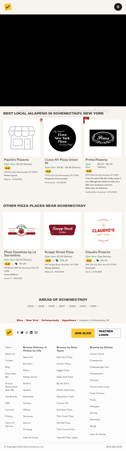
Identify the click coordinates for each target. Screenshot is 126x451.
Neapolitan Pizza (65, 396)
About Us (10, 353)
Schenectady (50, 320)
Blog (7, 367)
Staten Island (30, 376)
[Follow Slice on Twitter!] (22, 333)
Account (9, 409)
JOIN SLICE (83, 333)
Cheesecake (96, 360)
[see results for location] (41, 120)
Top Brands (11, 396)
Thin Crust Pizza (65, 416)
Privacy (9, 416)
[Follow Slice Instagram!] (36, 333)
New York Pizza (64, 357)
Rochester (28, 396)
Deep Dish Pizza (65, 376)
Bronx (26, 370)
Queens (27, 389)
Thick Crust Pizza (66, 429)
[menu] (118, 7)
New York (32, 320)
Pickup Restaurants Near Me (11, 386)
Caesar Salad (97, 353)
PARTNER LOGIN (106, 333)
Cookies (94, 380)
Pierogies (94, 406)
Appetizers (69, 320)
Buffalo (27, 383)
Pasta (93, 399)
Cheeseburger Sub (99, 367)
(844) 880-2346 (114, 446)
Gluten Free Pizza (66, 389)
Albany (26, 409)
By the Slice (63, 383)
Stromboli (95, 419)
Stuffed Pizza (63, 422)
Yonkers (27, 403)
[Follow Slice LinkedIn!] (31, 333)
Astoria (27, 422)
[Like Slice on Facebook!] (18, 333)
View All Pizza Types (67, 437)
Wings (93, 426)
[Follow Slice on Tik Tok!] (27, 333)
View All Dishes (98, 434)
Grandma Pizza (64, 409)
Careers (9, 360)
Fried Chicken (97, 393)
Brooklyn (27, 363)
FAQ (7, 403)
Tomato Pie (62, 403)
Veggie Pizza (63, 370)
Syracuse (28, 416)
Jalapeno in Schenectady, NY (94, 320)
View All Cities (30, 437)
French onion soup (99, 386)
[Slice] (8, 7)
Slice (20, 320)
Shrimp (93, 412)
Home (8, 347)
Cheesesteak (96, 373)
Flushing (27, 429)
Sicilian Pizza (64, 363)
